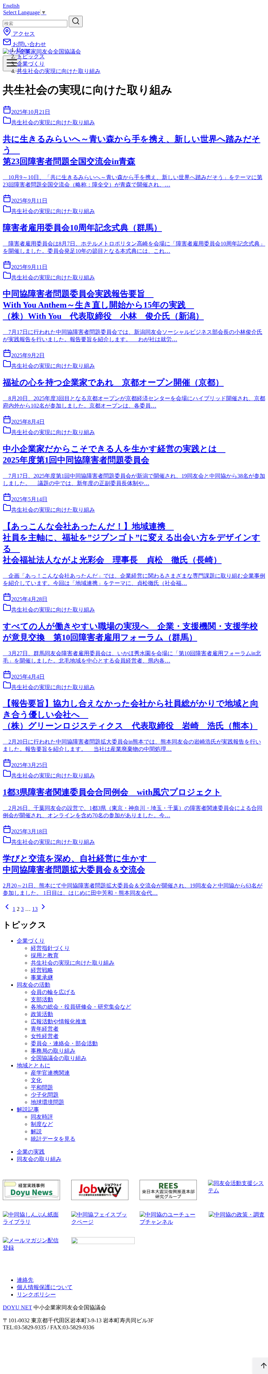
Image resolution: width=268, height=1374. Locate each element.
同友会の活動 (33, 985)
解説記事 (28, 1109)
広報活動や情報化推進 (59, 1021)
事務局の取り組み (53, 1051)
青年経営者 (45, 1029)
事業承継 (42, 977)
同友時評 (42, 1117)
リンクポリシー (36, 1295)
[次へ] (43, 909)
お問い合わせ (28, 44)
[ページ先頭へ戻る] (260, 1366)
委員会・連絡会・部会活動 (64, 1043)
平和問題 (42, 1087)
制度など (42, 1124)
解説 (36, 1131)
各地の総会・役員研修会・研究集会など (81, 1007)
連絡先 (25, 1280)
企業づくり (31, 64)
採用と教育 (45, 955)
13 (35, 909)
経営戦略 (42, 970)
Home (23, 50)
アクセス (23, 34)
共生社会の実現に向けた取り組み (58, 71)
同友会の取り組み (39, 1159)
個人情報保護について (45, 1287)
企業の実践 (31, 1152)
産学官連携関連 (50, 1073)
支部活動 (42, 999)
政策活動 (42, 1014)
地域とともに (33, 1065)
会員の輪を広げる (53, 992)
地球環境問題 (47, 1102)
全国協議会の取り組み (59, 1058)
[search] (76, 21)
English (11, 6)
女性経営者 (45, 1036)
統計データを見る (53, 1139)
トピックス (31, 56)
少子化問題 (45, 1095)
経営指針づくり (50, 948)
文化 (36, 1080)
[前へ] (7, 909)
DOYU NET (17, 1307)
